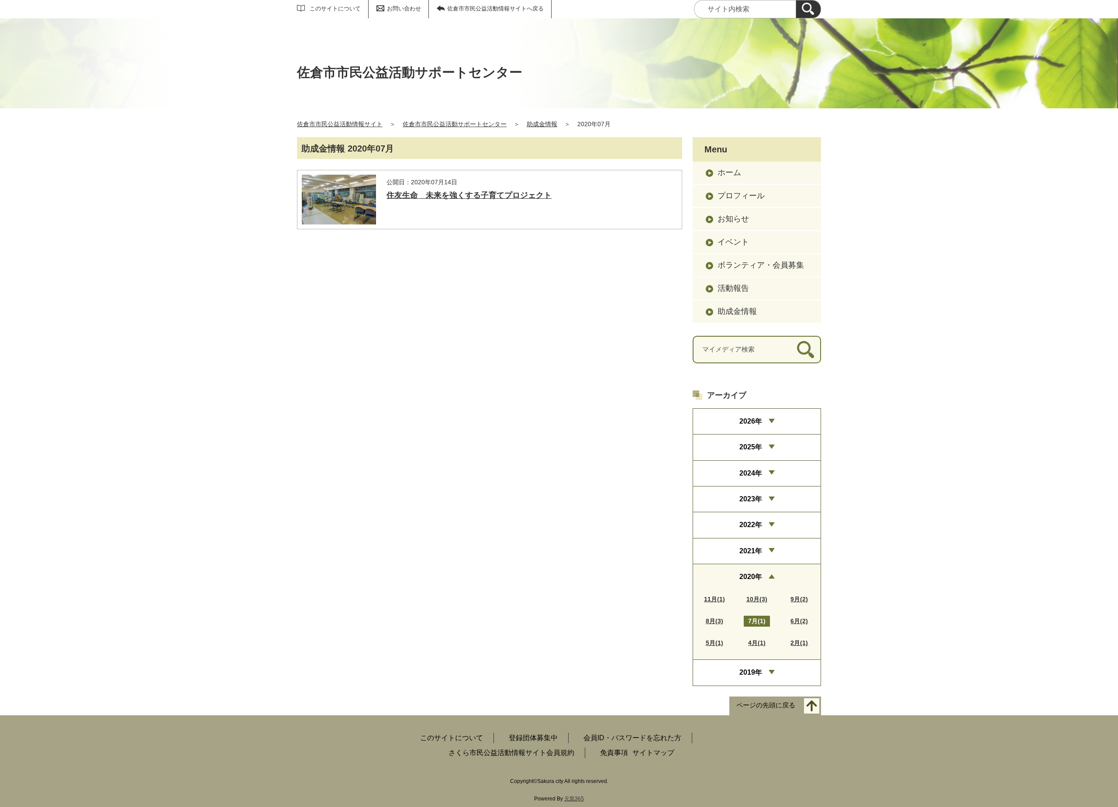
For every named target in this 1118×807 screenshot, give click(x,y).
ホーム (729, 172)
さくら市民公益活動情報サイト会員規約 (511, 752)
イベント (733, 242)
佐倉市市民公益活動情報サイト (340, 124)
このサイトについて (335, 8)
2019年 (750, 672)
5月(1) (714, 642)
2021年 (750, 551)
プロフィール (741, 195)
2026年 (750, 421)
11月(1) (714, 599)
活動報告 (733, 288)
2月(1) (799, 642)
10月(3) (756, 599)
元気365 (574, 799)
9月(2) (799, 599)
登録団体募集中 (533, 737)
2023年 (750, 499)
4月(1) (757, 642)
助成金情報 (542, 124)
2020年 (750, 576)
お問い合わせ (404, 8)
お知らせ (733, 218)
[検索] (808, 9)
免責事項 (614, 752)
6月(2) (799, 620)
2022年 (750, 524)
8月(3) (714, 620)
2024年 (750, 473)
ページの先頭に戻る (765, 705)
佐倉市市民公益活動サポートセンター (455, 124)
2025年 (750, 447)
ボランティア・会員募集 (761, 265)
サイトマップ (653, 752)
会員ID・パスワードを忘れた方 (632, 737)
